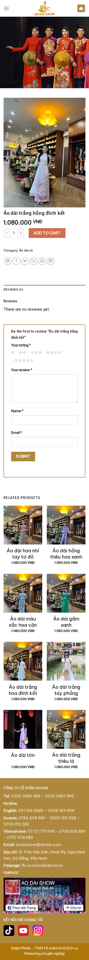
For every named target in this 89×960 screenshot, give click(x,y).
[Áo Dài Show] (44, 8)
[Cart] (81, 8)
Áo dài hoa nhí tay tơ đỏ (23, 554)
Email (16, 433)
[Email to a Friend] (33, 261)
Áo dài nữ (26, 250)
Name (17, 411)
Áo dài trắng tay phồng (66, 690)
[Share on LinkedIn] (51, 261)
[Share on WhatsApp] (8, 261)
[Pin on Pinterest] (42, 261)
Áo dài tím (23, 755)
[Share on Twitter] (25, 261)
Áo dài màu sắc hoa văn (23, 622)
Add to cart (47, 233)
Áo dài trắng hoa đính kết (23, 690)
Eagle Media (21, 948)
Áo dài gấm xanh (66, 622)
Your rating (21, 345)
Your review (21, 370)
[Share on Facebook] (16, 261)
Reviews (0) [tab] (13, 289)
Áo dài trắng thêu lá (66, 758)
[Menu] (6, 8)
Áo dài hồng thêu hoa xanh (66, 554)
